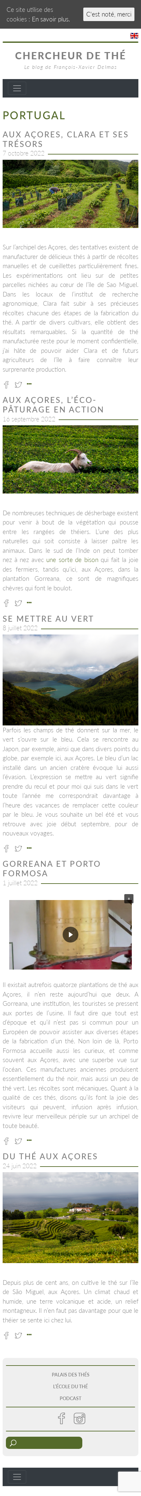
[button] (70, 934)
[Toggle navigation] (17, 88)
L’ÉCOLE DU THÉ (70, 1386)
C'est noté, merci (108, 14)
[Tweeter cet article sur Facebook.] (8, 383)
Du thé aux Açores (50, 1156)
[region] (70, 194)
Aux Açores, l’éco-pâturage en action (53, 404)
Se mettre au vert (48, 618)
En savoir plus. (51, 19)
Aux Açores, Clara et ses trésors (66, 139)
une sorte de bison (72, 559)
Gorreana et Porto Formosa (52, 868)
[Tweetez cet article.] (20, 383)
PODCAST (70, 1398)
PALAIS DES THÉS (71, 1374)
